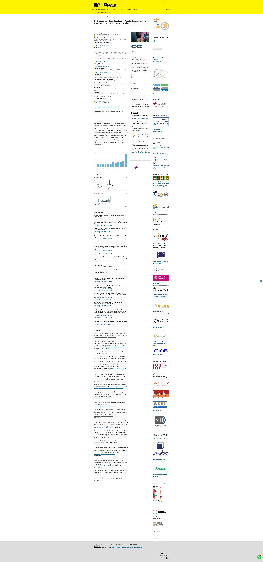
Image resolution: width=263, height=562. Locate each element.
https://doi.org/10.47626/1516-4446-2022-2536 (104, 379)
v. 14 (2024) (105, 16)
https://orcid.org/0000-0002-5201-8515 (102, 35)
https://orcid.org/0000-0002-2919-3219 (102, 61)
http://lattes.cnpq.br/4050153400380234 (103, 261)
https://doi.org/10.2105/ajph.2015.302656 (112, 436)
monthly (126, 206)
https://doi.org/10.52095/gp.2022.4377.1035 (105, 337)
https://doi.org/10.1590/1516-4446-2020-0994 (113, 347)
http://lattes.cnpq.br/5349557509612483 (103, 315)
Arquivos (99, 16)
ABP (140, 9)
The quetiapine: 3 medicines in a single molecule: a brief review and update (161, 147)
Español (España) (158, 61)
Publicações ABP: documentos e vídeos (101, 12)
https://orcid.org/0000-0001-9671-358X (102, 66)
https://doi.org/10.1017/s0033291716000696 (104, 406)
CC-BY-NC (138, 130)
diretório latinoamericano (159, 398)
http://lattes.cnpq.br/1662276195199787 (103, 250)
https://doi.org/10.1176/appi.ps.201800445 (104, 427)
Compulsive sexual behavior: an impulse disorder (160, 141)
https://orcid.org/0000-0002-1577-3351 (103, 317)
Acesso (169, 1)
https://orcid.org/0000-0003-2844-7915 (103, 253)
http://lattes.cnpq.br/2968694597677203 (103, 297)
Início (95, 16)
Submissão (128, 9)
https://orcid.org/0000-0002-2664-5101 (102, 45)
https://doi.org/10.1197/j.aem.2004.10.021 (103, 465)
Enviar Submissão (157, 49)
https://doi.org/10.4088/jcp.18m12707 (102, 398)
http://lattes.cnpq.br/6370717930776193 (103, 288)
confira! (154, 127)
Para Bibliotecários (156, 538)
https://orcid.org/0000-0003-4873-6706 (102, 72)
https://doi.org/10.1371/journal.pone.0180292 (104, 478)
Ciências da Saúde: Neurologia (160, 181)
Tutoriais (122, 9)
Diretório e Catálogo (157, 243)
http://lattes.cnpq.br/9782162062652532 (103, 281)
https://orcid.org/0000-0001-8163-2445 (103, 307)
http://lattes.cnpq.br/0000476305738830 (103, 274)
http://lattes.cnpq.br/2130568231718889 (103, 238)
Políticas (115, 9)
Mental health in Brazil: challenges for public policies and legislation (161, 166)
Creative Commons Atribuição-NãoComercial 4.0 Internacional (127, 547)
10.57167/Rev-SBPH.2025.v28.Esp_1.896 (141, 152)
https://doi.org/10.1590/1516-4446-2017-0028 (104, 454)
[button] (156, 85)
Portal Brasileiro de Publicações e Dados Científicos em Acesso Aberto (160, 343)
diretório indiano (157, 410)
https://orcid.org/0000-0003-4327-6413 (103, 299)
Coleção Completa (100, 9)
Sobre (108, 9)
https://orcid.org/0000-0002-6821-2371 (103, 290)
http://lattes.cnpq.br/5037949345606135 (103, 266)
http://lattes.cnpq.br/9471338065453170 (103, 324)
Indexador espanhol (157, 354)
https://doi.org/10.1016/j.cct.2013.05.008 (103, 416)
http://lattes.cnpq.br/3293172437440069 (103, 305)
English (156, 59)
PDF (134, 46)
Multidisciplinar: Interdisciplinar (160, 187)
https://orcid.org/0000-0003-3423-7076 (102, 102)
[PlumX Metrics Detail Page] (136, 167)
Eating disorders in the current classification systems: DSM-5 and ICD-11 (160, 161)
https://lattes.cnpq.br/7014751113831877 (103, 218)
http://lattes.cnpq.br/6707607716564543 (103, 225)
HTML (139, 46)
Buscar (168, 9)
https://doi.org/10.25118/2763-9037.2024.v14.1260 (107, 107)
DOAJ (167, 313)
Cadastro (165, 1)
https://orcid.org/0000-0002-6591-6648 (103, 283)
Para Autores (155, 536)
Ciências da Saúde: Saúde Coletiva (161, 183)
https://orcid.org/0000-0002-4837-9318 (103, 242)
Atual (93, 9)
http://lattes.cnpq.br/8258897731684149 (103, 231)
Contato (135, 9)
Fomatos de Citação (136, 76)
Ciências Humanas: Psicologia (160, 185)
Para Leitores (155, 533)
